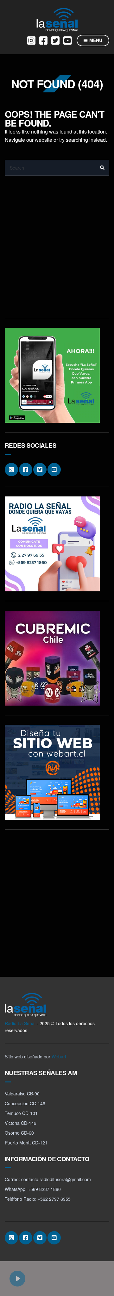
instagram (31, 40)
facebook (43, 40)
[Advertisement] (57, 251)
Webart (59, 1056)
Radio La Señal (20, 1023)
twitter (55, 40)
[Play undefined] (17, 1279)
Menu (95, 40)
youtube (67, 40)
